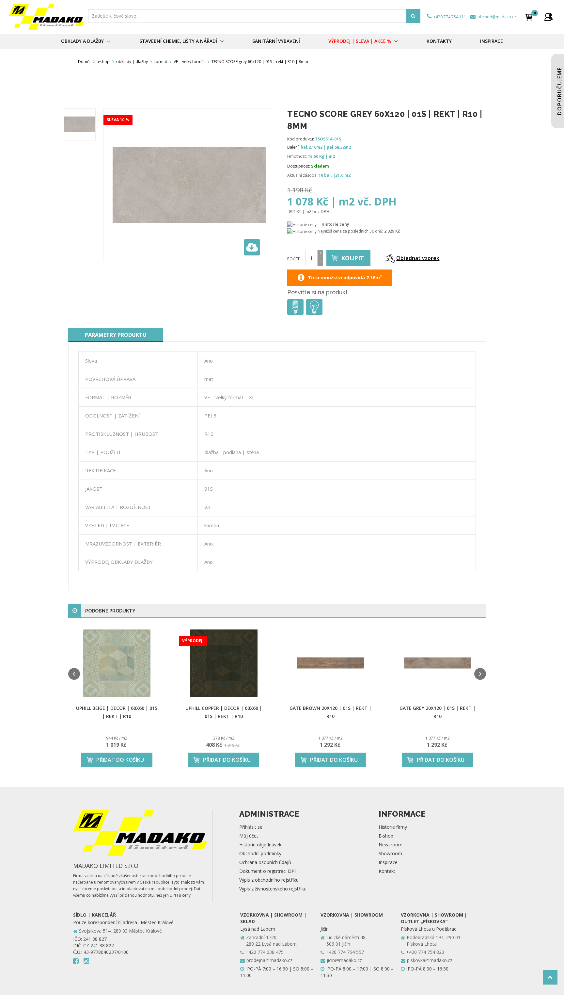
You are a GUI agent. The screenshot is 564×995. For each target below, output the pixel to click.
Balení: (293, 147)
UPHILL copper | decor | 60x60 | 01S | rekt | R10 (223, 712)
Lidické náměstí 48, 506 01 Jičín (346, 940)
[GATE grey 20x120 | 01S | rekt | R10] (438, 663)
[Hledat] (413, 16)
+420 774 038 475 (264, 952)
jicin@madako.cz (344, 960)
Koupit (352, 258)
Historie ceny (335, 224)
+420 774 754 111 (449, 17)
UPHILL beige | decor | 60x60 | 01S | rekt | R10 (116, 712)
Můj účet (248, 836)
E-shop (386, 836)
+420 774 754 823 (425, 952)
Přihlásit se (250, 827)
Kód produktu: (300, 139)
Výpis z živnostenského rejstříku (272, 889)
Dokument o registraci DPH (268, 871)
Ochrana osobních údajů (265, 862)
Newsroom (390, 844)
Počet (293, 259)
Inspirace (388, 862)
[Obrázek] (80, 124)
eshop (104, 61)
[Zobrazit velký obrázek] (252, 247)
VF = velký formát (189, 61)
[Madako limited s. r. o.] (46, 17)
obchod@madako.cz (496, 17)
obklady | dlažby (132, 61)
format (160, 61)
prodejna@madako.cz (269, 960)
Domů (83, 61)
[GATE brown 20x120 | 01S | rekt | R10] (331, 663)
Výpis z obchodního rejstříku (269, 880)
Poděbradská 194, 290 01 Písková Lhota (434, 940)
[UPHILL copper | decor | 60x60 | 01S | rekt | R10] (224, 663)
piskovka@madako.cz (429, 960)
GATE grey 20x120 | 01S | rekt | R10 (438, 712)
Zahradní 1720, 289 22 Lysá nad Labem (271, 940)
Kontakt (387, 871)
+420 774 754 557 (345, 952)
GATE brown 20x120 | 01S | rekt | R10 (330, 712)
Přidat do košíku (120, 759)
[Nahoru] (550, 979)
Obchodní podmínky (260, 853)
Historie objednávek (260, 844)
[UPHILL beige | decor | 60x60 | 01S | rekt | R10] (117, 663)
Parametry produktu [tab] (116, 334)
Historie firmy (393, 827)
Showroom (390, 853)
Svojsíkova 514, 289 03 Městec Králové (120, 931)
